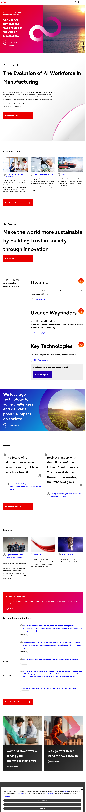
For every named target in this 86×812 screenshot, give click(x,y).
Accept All (42, 808)
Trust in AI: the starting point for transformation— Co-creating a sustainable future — (25, 486)
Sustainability (14, 425)
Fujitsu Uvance (39, 299)
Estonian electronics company (43, 174)
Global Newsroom (16, 609)
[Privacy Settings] (49, 793)
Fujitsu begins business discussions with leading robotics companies (15, 557)
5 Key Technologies (41, 360)
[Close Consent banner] (82, 788)
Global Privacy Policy (9, 796)
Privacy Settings (42, 800)
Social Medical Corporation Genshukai (15, 175)
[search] (79, 2)
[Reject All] (20, 793)
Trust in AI (37, 555)
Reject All (42, 804)
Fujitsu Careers (54, 761)
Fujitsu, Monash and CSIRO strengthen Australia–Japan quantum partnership (50, 659)
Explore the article (13, 44)
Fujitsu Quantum (67, 555)
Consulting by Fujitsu (41, 333)
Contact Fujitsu (13, 766)
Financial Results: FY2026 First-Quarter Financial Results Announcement (49, 688)
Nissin (63, 174)
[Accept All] (65, 791)
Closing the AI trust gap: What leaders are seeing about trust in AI (66, 495)
